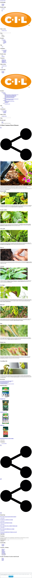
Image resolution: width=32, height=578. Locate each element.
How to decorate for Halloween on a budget (5, 381)
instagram (3, 4)
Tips (2, 122)
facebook (3, 71)
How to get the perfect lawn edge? (4, 382)
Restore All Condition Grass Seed (9, 99)
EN (2, 67)
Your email (1, 539)
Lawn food (4, 41)
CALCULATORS (4, 110)
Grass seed (4, 51)
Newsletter (3, 8)
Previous (2, 534)
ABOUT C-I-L (4, 59)
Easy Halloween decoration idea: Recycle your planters (7, 383)
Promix (3, 558)
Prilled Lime (6, 102)
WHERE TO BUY (4, 30)
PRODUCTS (3, 92)
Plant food (4, 52)
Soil (3, 43)
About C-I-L (3, 549)
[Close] (31, 574)
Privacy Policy (3, 553)
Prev (0, 479)
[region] (16, 575)
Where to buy (3, 551)
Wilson (3, 560)
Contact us (3, 550)
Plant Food (4, 42)
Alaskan (3, 559)
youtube (3, 5)
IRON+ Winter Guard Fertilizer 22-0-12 (10, 96)
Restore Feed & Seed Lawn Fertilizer (9, 97)
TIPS (2, 46)
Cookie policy (3, 552)
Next (1, 445)
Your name (1, 538)
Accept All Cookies (11, 576)
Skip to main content (2, 0)
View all (4, 40)
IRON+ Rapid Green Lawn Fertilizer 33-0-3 (10, 95)
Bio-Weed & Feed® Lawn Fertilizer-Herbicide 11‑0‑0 (11, 94)
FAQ (2, 55)
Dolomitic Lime (7, 101)
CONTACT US (4, 60)
